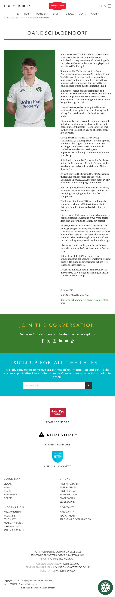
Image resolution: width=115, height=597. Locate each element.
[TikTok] (28, 6)
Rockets (95, 13)
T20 (17, 13)
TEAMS (7, 491)
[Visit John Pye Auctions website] (57, 412)
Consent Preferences (28, 584)
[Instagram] (13, 6)
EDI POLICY (10, 519)
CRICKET (8, 483)
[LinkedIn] (18, 6)
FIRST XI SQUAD (68, 491)
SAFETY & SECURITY (14, 530)
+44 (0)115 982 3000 (69, 563)
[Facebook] (4, 6)
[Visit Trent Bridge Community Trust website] (57, 456)
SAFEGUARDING (12, 526)
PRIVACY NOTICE (13, 512)
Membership (42, 13)
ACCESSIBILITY (11, 515)
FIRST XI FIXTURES (69, 483)
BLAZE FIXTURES (68, 494)
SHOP (55, 13)
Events (82, 13)
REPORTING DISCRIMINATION (75, 519)
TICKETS (8, 498)
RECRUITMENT (67, 515)
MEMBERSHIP (10, 494)
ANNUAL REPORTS (13, 522)
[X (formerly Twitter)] (9, 6)
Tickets (27, 13)
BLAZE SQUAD (67, 501)
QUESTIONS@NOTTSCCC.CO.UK (72, 567)
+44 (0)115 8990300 (65, 570)
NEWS (7, 487)
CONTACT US (67, 512)
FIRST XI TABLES (68, 487)
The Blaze (68, 13)
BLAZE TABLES (67, 498)
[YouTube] (23, 6)
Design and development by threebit (38, 587)
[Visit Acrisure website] (57, 434)
